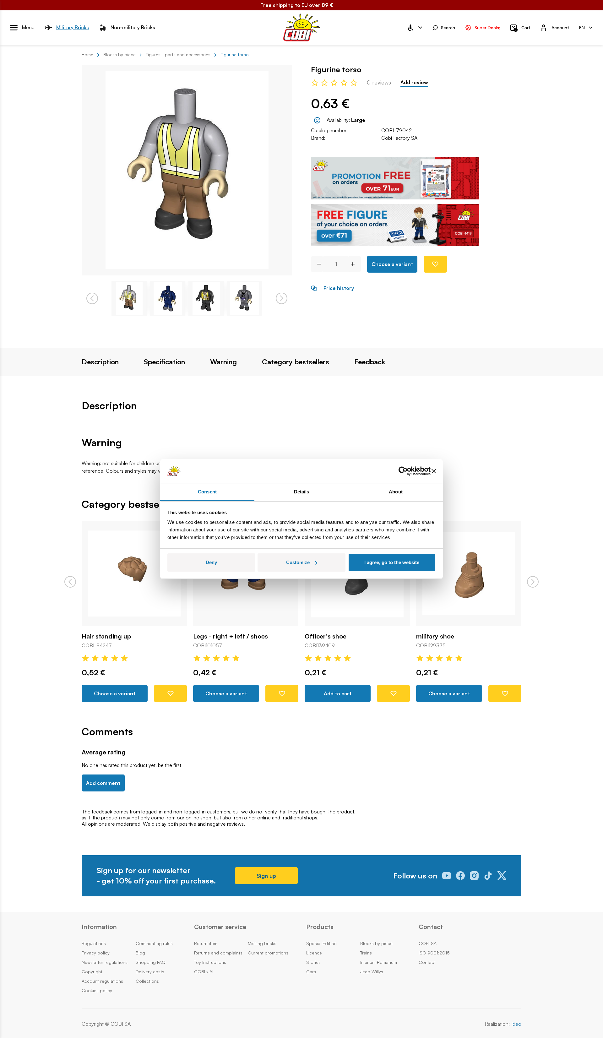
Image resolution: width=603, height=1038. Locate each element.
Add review (414, 82)
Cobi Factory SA (399, 138)
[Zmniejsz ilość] (317, 264)
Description (100, 362)
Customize (298, 562)
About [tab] (396, 491)
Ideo (516, 1024)
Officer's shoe (325, 636)
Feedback (369, 362)
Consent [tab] (207, 491)
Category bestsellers (295, 362)
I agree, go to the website (391, 562)
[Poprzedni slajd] (70, 582)
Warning (223, 362)
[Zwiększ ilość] (355, 264)
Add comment (103, 783)
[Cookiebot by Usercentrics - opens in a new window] (403, 471)
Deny (211, 562)
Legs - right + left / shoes (230, 636)
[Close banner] (434, 471)
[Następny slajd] (533, 582)
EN (582, 27)
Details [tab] (301, 491)
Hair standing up (106, 636)
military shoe (435, 636)
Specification (164, 362)
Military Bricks (72, 27)
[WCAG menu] (414, 27)
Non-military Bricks (133, 27)
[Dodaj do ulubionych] (435, 264)
